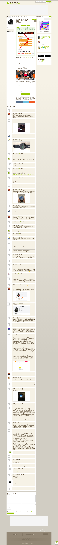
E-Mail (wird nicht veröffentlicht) (26, 502)
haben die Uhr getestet (19, 85)
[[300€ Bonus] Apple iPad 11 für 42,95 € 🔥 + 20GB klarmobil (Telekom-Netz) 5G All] (44, 25)
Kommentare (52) (11, 106)
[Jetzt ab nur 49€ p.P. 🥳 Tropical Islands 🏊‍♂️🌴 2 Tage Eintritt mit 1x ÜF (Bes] (39, 47)
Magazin (21, 16)
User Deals (13, 16)
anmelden (48, 1)
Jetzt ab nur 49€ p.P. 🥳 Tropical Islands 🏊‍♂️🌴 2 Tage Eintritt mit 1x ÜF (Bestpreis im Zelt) (46, 47)
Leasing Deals (42, 61)
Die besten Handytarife (43, 60)
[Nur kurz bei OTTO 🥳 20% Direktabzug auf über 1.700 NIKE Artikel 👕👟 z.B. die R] (39, 42)
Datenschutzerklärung (23, 511)
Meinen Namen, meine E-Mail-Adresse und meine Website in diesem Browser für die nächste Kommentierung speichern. (19, 507)
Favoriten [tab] (41, 19)
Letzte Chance (26, 16)
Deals (9, 16)
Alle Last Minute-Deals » (48, 51)
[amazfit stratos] (10, 22)
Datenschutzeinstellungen (40, 542)
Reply (21, 109)
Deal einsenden (38, 16)
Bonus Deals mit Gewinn (43, 62)
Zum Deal (25, 25)
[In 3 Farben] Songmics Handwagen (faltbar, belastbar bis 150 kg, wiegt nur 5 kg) (45, 37)
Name (8, 502)
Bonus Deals (17, 16)
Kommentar (8, 494)
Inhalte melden (28, 542)
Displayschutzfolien (25, 231)
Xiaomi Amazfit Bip (28, 57)
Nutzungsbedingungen (31, 511)
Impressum (17, 542)
